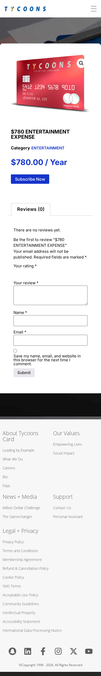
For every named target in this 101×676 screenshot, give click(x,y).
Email (19, 332)
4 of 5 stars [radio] (38, 272)
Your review (26, 283)
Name (20, 312)
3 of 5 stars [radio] (31, 272)
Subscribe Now (30, 179)
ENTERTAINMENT (47, 148)
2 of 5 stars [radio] (24, 272)
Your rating (25, 266)
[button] (81, 63)
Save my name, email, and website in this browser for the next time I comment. (47, 360)
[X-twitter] (74, 651)
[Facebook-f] (43, 651)
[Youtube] (89, 651)
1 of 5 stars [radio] (16, 272)
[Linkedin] (28, 651)
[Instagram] (58, 651)
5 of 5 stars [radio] (45, 272)
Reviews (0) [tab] (31, 209)
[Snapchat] (12, 651)
